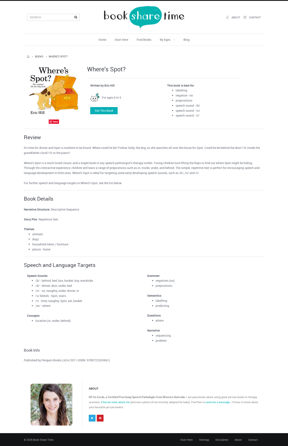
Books (39, 56)
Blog (186, 40)
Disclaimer (221, 440)
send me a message (218, 402)
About (238, 440)
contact (254, 17)
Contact (253, 440)
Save (55, 121)
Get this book (104, 111)
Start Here (121, 40)
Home (102, 40)
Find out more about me (115, 402)
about (235, 17)
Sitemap (204, 440)
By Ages (165, 40)
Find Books (144, 40)
